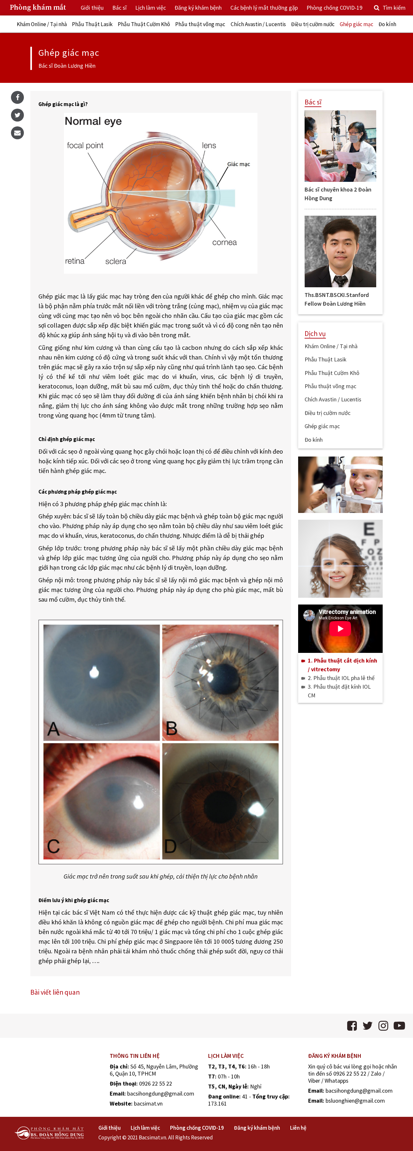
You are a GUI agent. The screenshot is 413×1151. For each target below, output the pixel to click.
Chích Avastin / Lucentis (258, 24)
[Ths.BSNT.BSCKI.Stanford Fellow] (340, 251)
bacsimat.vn (148, 1103)
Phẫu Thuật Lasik (92, 24)
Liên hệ (298, 1127)
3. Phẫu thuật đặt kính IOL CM (339, 691)
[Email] (17, 132)
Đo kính (387, 24)
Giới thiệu (92, 7)
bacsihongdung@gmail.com (160, 1093)
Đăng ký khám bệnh (198, 7)
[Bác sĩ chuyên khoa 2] (340, 146)
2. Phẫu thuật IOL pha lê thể (341, 678)
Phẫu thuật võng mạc (200, 24)
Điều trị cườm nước (313, 24)
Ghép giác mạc (356, 24)
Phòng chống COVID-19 (334, 7)
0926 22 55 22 (155, 1083)
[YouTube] (399, 1025)
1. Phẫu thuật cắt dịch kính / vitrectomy (342, 665)
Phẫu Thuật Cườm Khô (144, 24)
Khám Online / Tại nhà (42, 24)
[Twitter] (17, 115)
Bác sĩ (119, 7)
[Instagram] (383, 1025)
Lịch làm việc (150, 7)
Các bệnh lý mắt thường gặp (264, 7)
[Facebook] (17, 97)
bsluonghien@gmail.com (355, 1100)
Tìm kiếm (394, 7)
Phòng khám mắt (38, 7)
